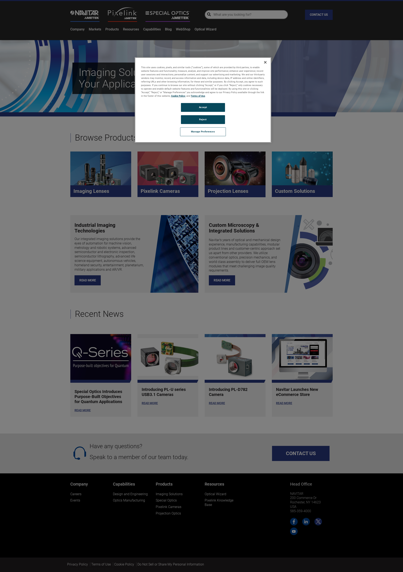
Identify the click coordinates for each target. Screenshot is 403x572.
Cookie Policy (178, 95)
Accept (203, 107)
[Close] (265, 62)
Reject (203, 119)
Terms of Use (198, 95)
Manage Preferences (203, 131)
